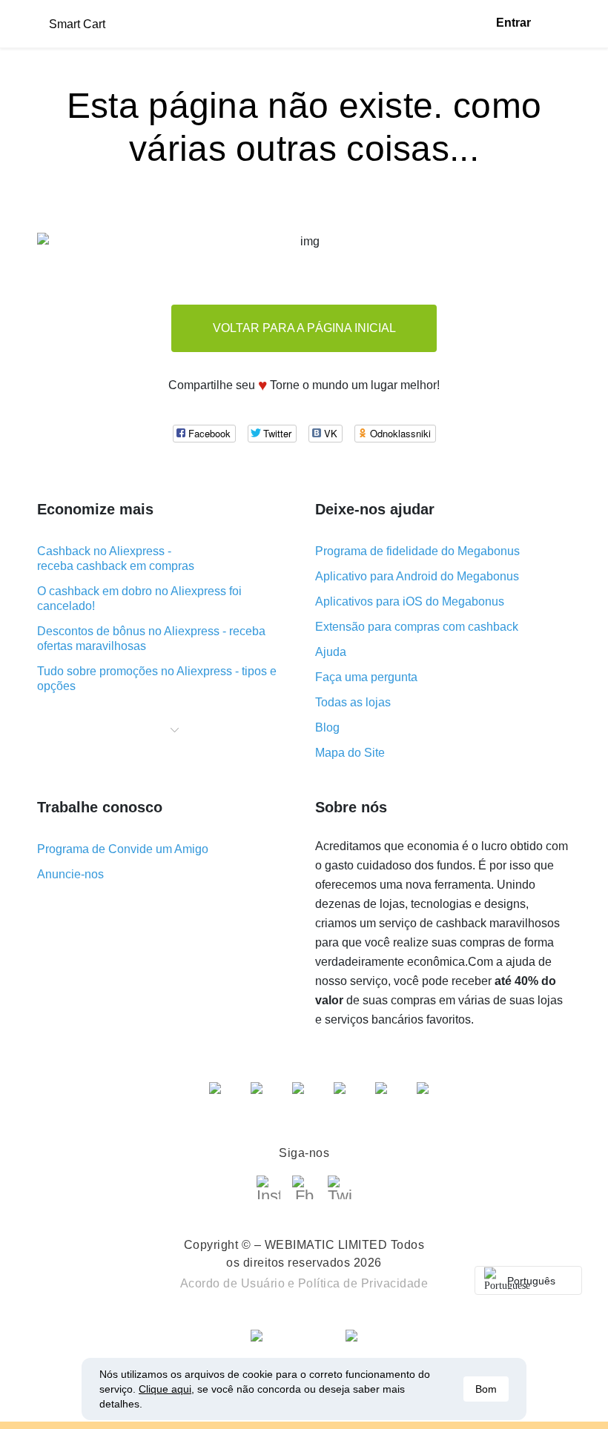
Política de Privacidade (363, 1283)
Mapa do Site (350, 752)
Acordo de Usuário (232, 1283)
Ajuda (330, 652)
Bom (486, 1389)
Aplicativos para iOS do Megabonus (409, 601)
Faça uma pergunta (366, 677)
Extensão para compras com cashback (416, 626)
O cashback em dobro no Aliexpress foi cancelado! (139, 598)
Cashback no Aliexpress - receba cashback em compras (115, 558)
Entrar (513, 22)
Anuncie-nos (70, 874)
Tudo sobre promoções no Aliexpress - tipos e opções (157, 678)
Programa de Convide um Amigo (122, 849)
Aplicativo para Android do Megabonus (417, 576)
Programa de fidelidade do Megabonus (417, 551)
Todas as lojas (353, 702)
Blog (327, 727)
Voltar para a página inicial (304, 328)
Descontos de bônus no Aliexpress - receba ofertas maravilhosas (151, 638)
